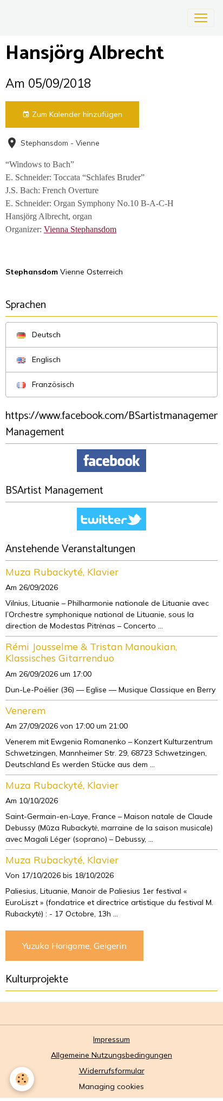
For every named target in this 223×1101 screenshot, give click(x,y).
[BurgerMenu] (200, 18)
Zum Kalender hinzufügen (76, 114)
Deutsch (45, 334)
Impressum (111, 1039)
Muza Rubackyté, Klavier (62, 572)
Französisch (52, 384)
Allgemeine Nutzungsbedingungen (111, 1055)
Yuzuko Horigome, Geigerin (74, 945)
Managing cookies (111, 1086)
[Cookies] (22, 1079)
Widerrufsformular (112, 1071)
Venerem (25, 710)
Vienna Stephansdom (80, 229)
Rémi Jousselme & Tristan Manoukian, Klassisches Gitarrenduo (91, 652)
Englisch (45, 359)
